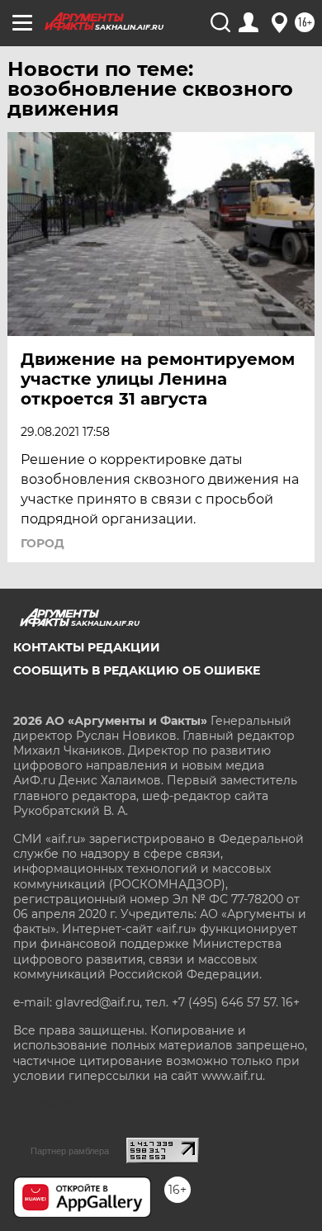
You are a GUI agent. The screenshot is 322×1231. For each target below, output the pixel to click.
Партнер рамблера (70, 1151)
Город (42, 543)
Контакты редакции (86, 647)
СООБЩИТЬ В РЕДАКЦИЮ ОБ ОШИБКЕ (136, 670)
